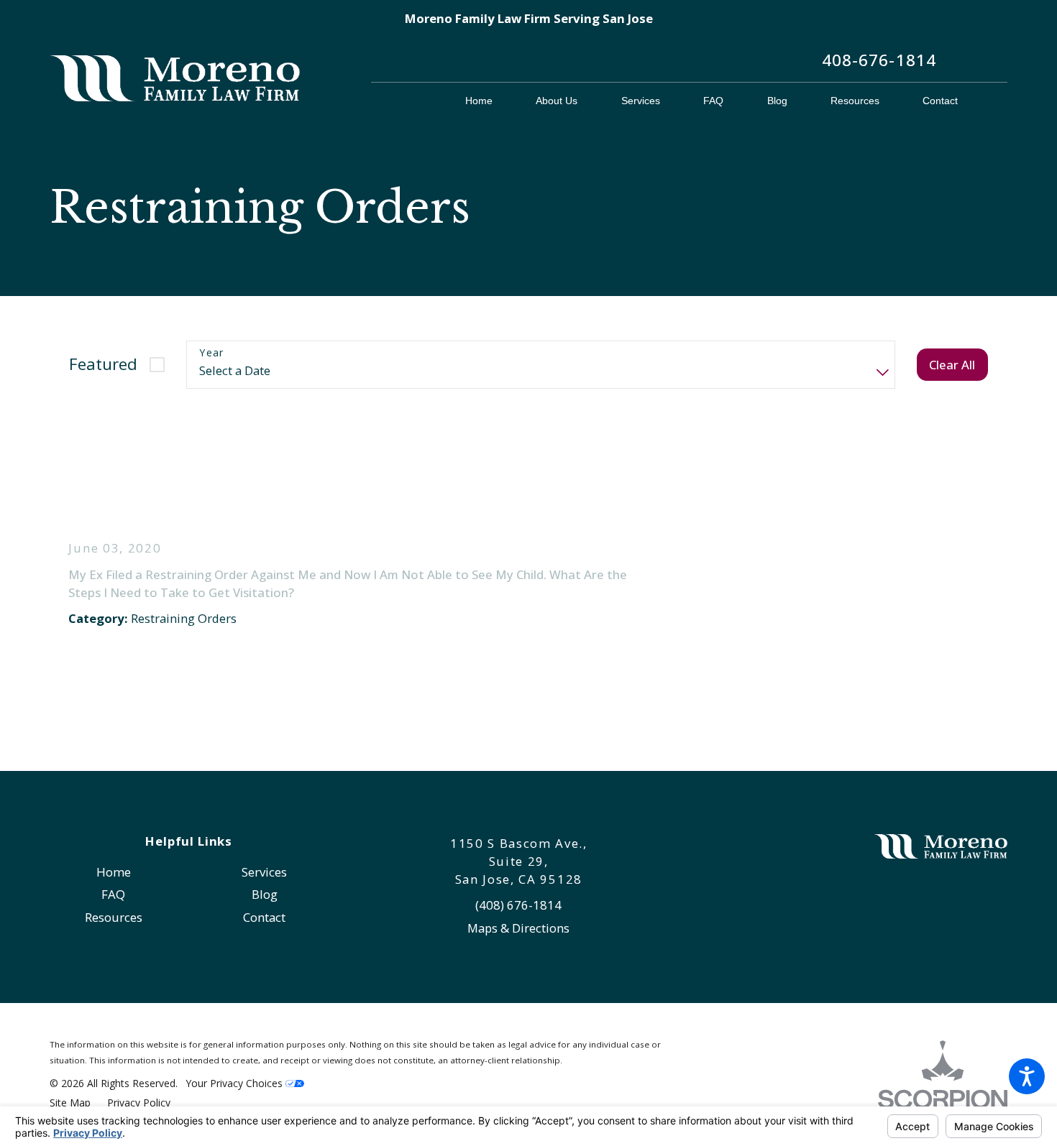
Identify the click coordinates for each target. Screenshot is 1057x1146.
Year (211, 353)
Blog (265, 894)
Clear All (952, 364)
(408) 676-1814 (518, 905)
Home (113, 872)
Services (264, 872)
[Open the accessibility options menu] (1027, 1076)
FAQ (113, 894)
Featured (103, 364)
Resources (113, 917)
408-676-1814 (879, 60)
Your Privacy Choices (235, 1083)
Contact (264, 917)
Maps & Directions (518, 928)
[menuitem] (489, 101)
